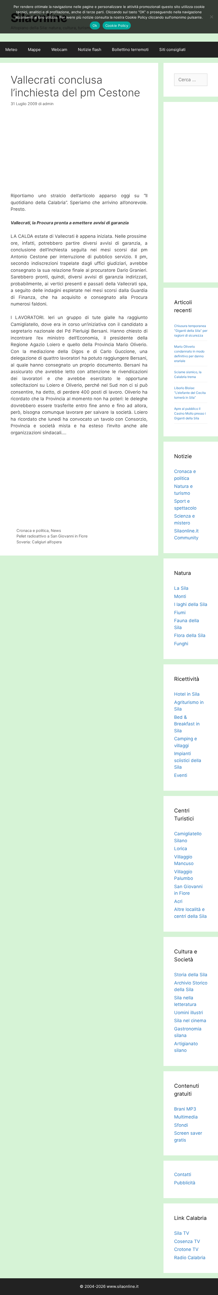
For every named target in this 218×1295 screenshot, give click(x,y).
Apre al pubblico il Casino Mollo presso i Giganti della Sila (190, 413)
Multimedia (186, 1117)
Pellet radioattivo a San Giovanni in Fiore (51, 536)
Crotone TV (186, 1249)
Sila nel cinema (190, 1020)
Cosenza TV (187, 1241)
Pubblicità (184, 1182)
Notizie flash (89, 49)
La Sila (181, 588)
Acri (178, 901)
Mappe (34, 49)
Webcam (59, 49)
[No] (211, 16)
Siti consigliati (172, 49)
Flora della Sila (190, 635)
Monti (180, 596)
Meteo (11, 49)
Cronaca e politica (32, 530)
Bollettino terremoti (130, 49)
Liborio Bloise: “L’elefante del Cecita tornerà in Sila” (190, 392)
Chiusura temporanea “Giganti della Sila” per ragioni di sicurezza (190, 330)
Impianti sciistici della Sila (187, 760)
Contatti (182, 1174)
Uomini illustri (188, 1012)
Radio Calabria (190, 1257)
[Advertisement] (79, 152)
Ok (95, 25)
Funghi (181, 643)
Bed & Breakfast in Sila (187, 724)
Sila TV (181, 1233)
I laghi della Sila (190, 604)
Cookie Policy (116, 25)
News (56, 530)
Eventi (180, 775)
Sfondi (181, 1125)
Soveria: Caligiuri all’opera (39, 542)
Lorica (180, 848)
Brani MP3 (185, 1109)
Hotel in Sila (187, 694)
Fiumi (180, 612)
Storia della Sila (190, 974)
